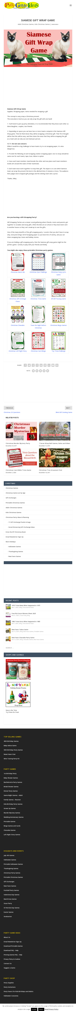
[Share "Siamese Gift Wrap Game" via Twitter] (29, 365)
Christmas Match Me (18, 272)
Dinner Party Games (11, 791)
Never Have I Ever (10, 754)
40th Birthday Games (11, 741)
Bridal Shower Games (11, 787)
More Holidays (11, 542)
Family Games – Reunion (12, 800)
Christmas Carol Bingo (38, 351)
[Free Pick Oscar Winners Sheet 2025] (8, 614)
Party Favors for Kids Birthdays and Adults (18, 991)
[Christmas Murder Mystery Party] (21, 431)
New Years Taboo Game (20, 629)
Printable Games (38, 631)
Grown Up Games (10, 808)
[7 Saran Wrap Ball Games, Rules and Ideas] (54, 431)
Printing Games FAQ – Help (13, 955)
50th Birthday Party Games (13, 750)
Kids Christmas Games (42, 24)
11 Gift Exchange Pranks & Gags (20, 522)
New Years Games (15, 556)
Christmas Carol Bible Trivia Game (18, 470)
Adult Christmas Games (26, 24)
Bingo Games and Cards (12, 826)
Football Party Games (11, 890)
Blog (20, 607)
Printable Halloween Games (13, 864)
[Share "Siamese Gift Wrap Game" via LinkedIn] (41, 365)
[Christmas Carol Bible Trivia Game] (21, 457)
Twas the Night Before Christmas (38, 326)
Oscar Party (23, 615)
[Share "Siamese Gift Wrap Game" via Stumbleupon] (49, 365)
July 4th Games (9, 855)
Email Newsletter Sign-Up (14, 537)
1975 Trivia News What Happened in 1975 (26, 605)
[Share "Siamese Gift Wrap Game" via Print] (57, 365)
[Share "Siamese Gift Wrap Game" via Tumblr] (33, 365)
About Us (7, 937)
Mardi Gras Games (10, 899)
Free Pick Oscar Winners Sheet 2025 (24, 613)
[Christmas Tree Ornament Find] (54, 457)
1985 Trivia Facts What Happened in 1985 (26, 621)
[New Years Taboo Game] (8, 630)
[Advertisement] (38, 83)
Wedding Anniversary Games (13, 817)
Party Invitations (9, 987)
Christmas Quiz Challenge (38, 272)
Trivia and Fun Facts (28, 607)
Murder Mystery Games (12, 813)
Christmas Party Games (12, 873)
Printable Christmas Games (15, 503)
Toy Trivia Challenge (58, 351)
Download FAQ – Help (11, 950)
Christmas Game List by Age (15, 493)
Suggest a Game (9, 968)
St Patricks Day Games (11, 908)
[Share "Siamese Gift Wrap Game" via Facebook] (25, 365)
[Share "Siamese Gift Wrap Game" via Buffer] (45, 365)
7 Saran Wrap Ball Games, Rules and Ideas (54, 443)
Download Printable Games (13, 946)
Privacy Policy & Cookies (12, 959)
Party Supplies (9, 983)
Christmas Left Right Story (18, 351)
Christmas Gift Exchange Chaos (17, 300)
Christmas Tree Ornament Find (50, 470)
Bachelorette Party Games (13, 782)
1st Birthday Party (10, 773)
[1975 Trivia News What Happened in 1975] (8, 606)
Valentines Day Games (11, 895)
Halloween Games (15, 546)
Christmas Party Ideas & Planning (17, 517)
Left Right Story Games (12, 835)
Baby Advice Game (10, 745)
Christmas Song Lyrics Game (58, 273)
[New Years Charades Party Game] (8, 638)
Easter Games (8, 912)
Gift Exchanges (11, 498)
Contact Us (7, 963)
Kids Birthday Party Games (13, 804)
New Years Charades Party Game (23, 638)
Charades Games (28, 639)
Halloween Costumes (11, 996)
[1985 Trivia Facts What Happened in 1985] (8, 622)
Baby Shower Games (11, 778)
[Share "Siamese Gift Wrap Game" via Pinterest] (37, 365)
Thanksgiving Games (16, 551)
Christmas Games (12, 488)
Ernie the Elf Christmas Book (16, 532)
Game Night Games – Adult (13, 795)
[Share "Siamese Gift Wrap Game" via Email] (53, 365)
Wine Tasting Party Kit (11, 759)
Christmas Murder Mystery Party (18, 443)
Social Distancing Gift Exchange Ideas (22, 527)
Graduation (8, 916)
